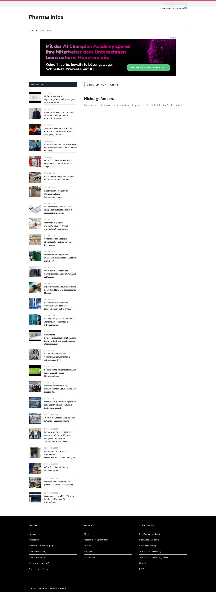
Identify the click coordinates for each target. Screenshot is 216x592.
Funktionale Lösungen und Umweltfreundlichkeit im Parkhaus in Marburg (60, 273)
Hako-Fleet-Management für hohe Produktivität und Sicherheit (59, 178)
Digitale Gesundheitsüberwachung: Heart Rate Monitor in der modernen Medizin (60, 289)
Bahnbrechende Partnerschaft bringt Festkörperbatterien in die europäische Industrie (58, 209)
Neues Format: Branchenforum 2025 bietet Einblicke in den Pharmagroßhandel (60, 372)
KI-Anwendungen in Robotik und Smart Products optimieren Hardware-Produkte (59, 115)
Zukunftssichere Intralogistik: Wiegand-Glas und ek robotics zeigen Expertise (57, 163)
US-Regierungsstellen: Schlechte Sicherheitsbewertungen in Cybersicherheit (59, 321)
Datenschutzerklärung (38, 569)
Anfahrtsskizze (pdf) (37, 551)
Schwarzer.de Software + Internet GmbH (48, 588)
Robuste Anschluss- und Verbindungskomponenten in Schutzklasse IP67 (57, 356)
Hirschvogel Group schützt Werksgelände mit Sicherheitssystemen (56, 193)
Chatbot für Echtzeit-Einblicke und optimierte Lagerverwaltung (59, 419)
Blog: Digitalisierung (147, 545)
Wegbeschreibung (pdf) (39, 563)
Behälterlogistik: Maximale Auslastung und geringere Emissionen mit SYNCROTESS (57, 305)
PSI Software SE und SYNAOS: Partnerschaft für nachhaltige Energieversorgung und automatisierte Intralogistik (57, 437)
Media (86, 534)
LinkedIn (143, 563)
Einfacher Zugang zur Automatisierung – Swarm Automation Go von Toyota (56, 225)
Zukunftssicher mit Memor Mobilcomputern (56, 469)
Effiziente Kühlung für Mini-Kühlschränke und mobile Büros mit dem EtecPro (60, 257)
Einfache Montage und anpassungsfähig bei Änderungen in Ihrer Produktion (60, 99)
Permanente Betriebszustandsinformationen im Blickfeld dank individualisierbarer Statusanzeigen (60, 339)
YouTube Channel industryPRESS (153, 557)
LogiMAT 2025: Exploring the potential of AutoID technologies (58, 483)
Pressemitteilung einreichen (96, 539)
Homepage (33, 534)
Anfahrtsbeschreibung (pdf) (41, 545)
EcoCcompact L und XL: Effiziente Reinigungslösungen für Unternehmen (59, 499)
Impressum (34, 539)
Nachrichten (89, 557)
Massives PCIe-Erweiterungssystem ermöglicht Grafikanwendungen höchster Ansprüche (60, 404)
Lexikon (87, 545)
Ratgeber (88, 551)
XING (141, 569)
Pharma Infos (46, 16)
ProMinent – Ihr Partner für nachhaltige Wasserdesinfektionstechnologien (59, 454)
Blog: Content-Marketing (150, 534)
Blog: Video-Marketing (149, 539)
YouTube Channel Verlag (150, 551)
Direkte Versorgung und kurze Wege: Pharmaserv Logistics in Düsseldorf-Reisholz (60, 147)
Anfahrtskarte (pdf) (37, 557)
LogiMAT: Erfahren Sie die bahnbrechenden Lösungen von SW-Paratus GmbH (60, 388)
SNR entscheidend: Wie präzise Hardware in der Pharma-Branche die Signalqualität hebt (59, 131)
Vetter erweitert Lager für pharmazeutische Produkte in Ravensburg (57, 241)
